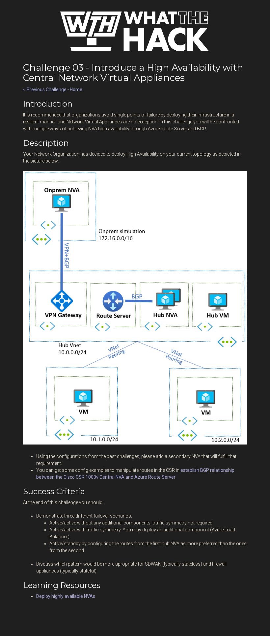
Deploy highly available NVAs (65, 596)
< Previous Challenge (45, 89)
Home (76, 89)
